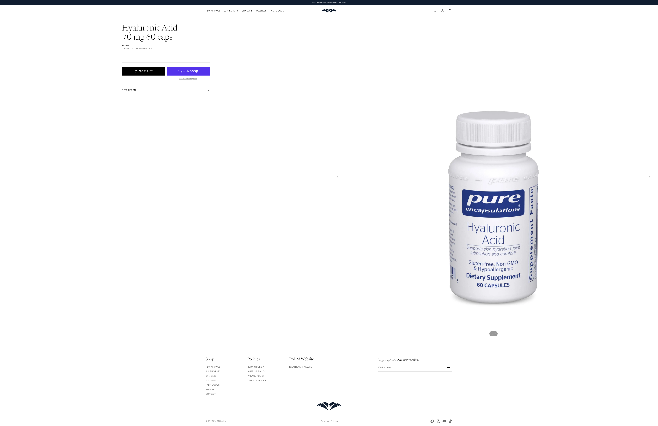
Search (210, 389)
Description (129, 90)
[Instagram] (438, 421)
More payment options (188, 78)
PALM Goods (213, 385)
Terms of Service (256, 380)
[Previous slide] (337, 177)
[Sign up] (448, 367)
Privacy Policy (255, 376)
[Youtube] (444, 421)
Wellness (211, 380)
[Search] (435, 11)
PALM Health (219, 421)
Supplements (213, 371)
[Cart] (450, 11)
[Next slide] (650, 177)
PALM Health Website (300, 367)
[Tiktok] (450, 421)
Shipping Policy (256, 371)
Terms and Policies (329, 421)
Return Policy (255, 367)
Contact (211, 394)
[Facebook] (432, 421)
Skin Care (211, 376)
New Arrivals (213, 367)
